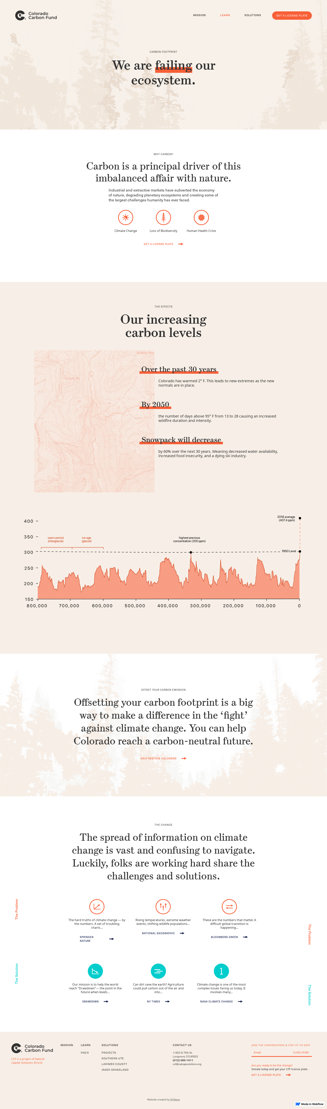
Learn (225, 15)
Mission (199, 15)
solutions (252, 15)
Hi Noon (175, 1099)
